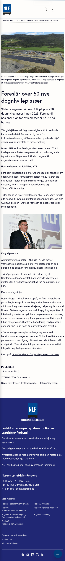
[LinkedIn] (32, 554)
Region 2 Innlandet (41, 504)
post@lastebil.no (25, 488)
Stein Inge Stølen (10, 377)
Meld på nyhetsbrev (10, 543)
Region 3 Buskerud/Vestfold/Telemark (14, 509)
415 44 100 (8, 488)
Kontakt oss (7, 539)
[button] (59, 9)
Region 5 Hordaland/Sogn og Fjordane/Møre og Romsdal (14, 515)
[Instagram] (37, 554)
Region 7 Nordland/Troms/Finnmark (13, 522)
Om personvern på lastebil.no (14, 535)
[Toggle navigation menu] (58, 554)
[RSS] (42, 554)
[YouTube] (27, 554)
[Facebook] (22, 554)
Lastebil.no (7, 20)
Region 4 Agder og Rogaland (46, 508)
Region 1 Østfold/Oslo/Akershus (15, 504)
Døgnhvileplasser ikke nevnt (44, 354)
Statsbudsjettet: (20, 354)
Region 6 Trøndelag (42, 514)
